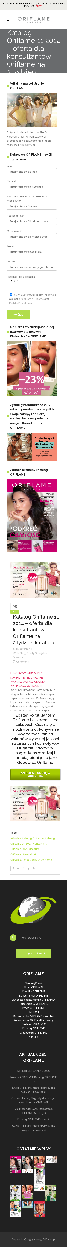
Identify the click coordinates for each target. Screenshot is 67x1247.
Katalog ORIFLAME (33, 1028)
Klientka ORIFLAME (33, 991)
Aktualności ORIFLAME (33, 1032)
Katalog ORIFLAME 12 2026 (33, 1070)
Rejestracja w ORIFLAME (33, 1003)
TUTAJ (39, 6)
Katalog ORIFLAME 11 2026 (33, 1119)
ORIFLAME (34, 1012)
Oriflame (25, 649)
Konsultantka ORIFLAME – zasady (34, 1020)
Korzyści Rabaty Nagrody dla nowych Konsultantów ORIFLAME (33, 1100)
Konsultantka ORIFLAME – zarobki (33, 1016)
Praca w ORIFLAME (33, 1008)
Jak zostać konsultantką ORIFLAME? (33, 999)
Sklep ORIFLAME (33, 987)
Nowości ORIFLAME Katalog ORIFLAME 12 (33, 1079)
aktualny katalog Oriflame (27, 838)
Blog (22, 653)
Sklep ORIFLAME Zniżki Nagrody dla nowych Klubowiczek (33, 1089)
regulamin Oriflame (32, 299)
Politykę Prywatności (20, 303)
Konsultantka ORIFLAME (33, 995)
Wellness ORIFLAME (34, 1024)
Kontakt (33, 1036)
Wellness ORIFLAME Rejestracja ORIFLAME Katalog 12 (33, 1111)
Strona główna (33, 983)
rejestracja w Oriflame (37, 859)
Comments (23, 661)
